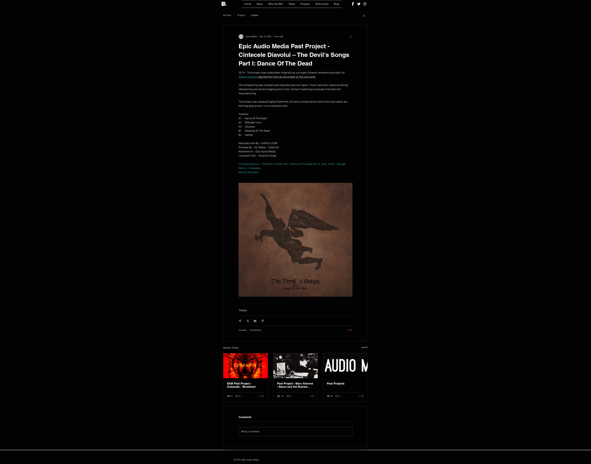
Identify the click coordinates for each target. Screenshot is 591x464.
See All (365, 347)
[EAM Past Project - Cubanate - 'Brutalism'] (245, 365)
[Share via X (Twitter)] (247, 320)
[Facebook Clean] (353, 4)
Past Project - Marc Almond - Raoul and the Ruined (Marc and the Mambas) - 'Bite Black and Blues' (295, 385)
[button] (363, 15)
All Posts (227, 15)
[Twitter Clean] (359, 4)
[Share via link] (262, 320)
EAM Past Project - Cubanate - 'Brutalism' (241, 385)
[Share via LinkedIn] (255, 320)
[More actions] (350, 36)
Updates (254, 15)
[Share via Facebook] (240, 320)
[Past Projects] (345, 365)
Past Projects (335, 383)
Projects (241, 15)
